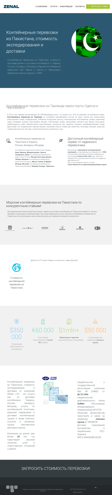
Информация (58, 489)
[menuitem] (41, 6)
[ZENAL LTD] (11, 6)
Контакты (43, 491)
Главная (25, 489)
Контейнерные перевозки (45, 489)
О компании (32, 489)
